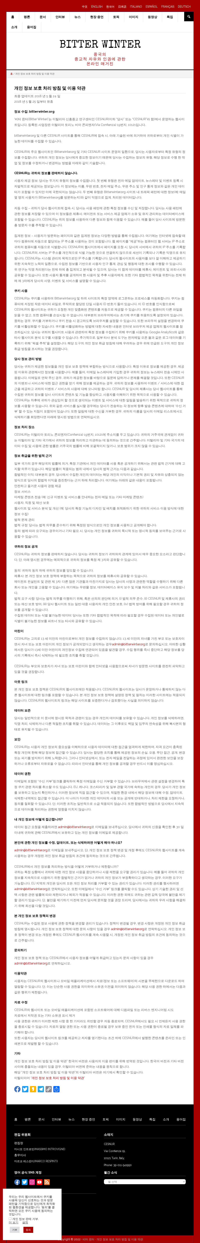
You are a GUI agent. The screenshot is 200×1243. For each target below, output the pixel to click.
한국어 (110, 6)
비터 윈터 (88, 1239)
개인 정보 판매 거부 (25, 1219)
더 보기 (13, 1222)
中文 (85, 6)
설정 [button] (25, 1222)
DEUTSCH (184, 6)
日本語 (122, 6)
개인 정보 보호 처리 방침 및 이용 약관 (58, 1078)
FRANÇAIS (167, 6)
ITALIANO (136, 6)
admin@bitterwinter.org (128, 644)
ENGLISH (97, 6)
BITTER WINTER (100, 45)
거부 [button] (14, 1229)
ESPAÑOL (152, 6)
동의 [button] (28, 1229)
